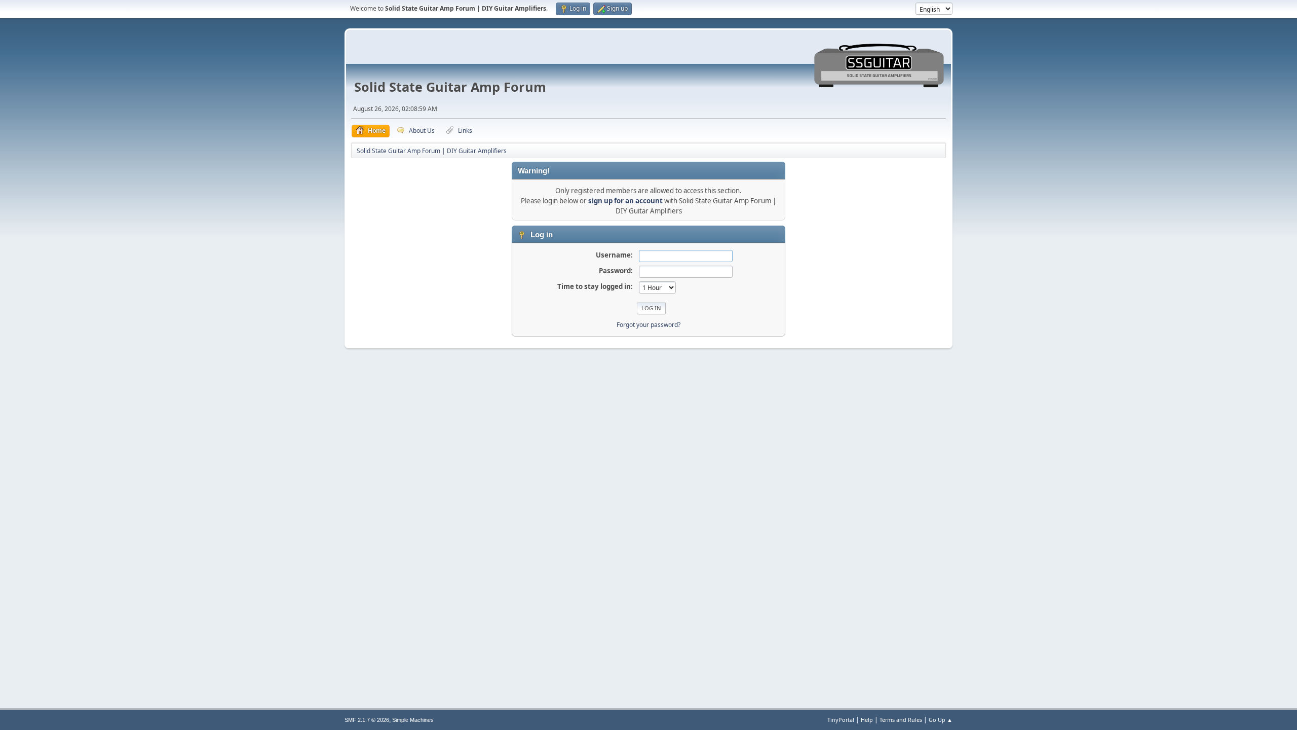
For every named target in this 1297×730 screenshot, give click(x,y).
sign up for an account (625, 200)
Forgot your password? (648, 324)
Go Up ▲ (940, 719)
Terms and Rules (901, 719)
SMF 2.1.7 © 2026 (367, 720)
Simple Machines (413, 720)
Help (867, 719)
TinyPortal (840, 719)
